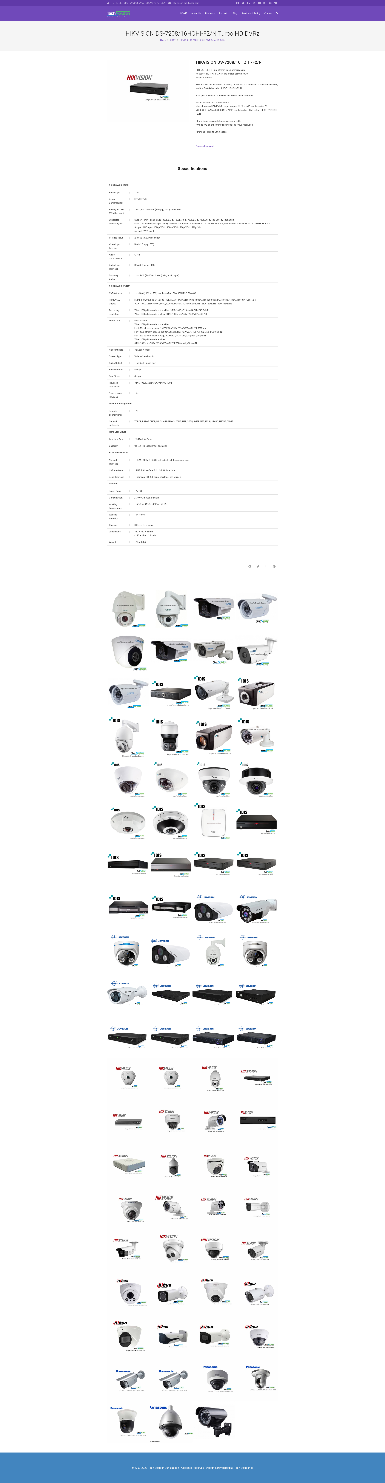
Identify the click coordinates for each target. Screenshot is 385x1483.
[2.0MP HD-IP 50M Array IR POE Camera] (213, 651)
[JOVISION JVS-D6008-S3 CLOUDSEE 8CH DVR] (128, 1036)
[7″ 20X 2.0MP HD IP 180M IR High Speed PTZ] (171, 608)
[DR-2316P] (256, 822)
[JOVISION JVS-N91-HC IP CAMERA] (256, 908)
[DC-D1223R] (128, 780)
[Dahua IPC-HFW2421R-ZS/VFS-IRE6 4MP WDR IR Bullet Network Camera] (171, 1293)
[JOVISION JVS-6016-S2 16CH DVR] (213, 1036)
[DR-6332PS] (256, 865)
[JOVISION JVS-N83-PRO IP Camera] (256, 951)
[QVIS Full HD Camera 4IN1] (213, 1422)
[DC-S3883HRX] (171, 737)
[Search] (276, 13)
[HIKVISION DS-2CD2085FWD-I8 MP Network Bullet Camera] (256, 1250)
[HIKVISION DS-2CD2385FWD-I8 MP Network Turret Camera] (171, 1250)
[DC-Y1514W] (128, 822)
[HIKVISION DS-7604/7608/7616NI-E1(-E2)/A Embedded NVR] (128, 1122)
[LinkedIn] (254, 3)
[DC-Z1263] (213, 737)
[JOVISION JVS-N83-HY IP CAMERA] (128, 951)
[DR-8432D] (171, 908)
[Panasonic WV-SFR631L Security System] (213, 1379)
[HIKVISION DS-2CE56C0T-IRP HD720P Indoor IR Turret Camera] (128, 1208)
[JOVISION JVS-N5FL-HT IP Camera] (128, 994)
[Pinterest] (270, 3)
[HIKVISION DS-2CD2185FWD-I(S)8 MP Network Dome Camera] (213, 1250)
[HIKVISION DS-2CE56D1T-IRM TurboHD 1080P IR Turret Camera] (213, 1165)
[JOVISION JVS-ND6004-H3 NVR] (171, 994)
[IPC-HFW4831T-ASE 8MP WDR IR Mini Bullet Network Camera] (213, 1336)
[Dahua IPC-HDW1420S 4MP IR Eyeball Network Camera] (213, 1293)
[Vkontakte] (275, 3)
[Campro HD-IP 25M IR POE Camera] (128, 694)
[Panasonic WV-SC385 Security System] (256, 1379)
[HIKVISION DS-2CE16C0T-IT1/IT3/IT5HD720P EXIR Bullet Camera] (256, 1165)
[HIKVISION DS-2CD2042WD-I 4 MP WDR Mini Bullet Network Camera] (213, 1122)
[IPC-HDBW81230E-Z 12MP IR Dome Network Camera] (256, 1336)
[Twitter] (243, 3)
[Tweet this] (258, 566)
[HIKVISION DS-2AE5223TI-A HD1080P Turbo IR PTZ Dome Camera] (171, 1165)
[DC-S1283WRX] (128, 737)
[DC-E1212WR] (256, 737)
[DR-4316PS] (171, 865)
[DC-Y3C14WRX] (171, 822)
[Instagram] (264, 3)
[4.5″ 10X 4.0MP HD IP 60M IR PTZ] (128, 608)
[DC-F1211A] (171, 780)
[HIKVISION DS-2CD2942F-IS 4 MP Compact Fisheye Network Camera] (128, 1079)
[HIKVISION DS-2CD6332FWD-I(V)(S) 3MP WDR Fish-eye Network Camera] (171, 1079)
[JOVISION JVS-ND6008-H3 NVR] (213, 994)
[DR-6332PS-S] (128, 908)
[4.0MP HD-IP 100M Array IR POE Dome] (213, 608)
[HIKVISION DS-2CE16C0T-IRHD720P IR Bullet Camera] (213, 1208)
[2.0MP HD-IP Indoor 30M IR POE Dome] (128, 651)
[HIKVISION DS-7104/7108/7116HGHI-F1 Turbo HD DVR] (128, 1165)
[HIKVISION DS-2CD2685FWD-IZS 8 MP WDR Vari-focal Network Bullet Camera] (256, 1208)
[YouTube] (259, 3)
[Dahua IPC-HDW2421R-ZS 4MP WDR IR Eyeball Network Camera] (128, 1293)
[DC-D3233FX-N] (256, 780)
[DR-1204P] (213, 822)
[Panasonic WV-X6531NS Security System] (171, 1422)
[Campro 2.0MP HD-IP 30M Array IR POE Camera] (256, 651)
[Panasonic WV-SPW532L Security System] (171, 1379)
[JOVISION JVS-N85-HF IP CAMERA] (213, 951)
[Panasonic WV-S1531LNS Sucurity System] (128, 1379)
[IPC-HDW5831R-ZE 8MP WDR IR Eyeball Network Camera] (128, 1336)
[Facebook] (237, 3)
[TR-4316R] (171, 694)
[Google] (248, 3)
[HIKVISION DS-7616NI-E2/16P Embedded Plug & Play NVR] (256, 1079)
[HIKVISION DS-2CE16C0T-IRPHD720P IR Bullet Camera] (171, 1208)
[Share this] (250, 566)
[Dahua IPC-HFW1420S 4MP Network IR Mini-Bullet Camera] (256, 1293)
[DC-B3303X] (256, 694)
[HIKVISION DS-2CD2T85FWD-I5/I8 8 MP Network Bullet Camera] (128, 1250)
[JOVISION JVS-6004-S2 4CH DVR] (256, 1036)
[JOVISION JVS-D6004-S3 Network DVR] (171, 1036)
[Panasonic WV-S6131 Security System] (128, 1422)
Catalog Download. (205, 146)
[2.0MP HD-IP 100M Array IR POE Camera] (171, 651)
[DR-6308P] (213, 865)
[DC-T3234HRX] (213, 694)
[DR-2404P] (128, 865)
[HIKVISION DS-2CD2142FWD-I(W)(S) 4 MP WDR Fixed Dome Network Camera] (171, 1122)
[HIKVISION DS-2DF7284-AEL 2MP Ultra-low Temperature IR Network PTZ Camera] (213, 1079)
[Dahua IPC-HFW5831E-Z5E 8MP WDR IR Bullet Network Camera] (171, 1336)
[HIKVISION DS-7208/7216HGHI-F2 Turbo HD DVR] (256, 1122)
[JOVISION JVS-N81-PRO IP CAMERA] (213, 908)
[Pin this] (274, 566)
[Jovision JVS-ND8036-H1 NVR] (256, 994)
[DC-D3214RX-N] (213, 780)
